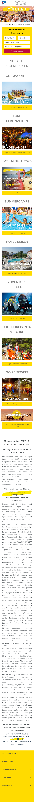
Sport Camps (24, 507)
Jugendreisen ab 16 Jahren (13, 555)
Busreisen (6, 524)
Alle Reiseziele (25, 661)
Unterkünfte (7, 557)
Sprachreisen (16, 638)
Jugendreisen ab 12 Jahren (16, 550)
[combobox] (10, 38)
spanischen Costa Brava (22, 467)
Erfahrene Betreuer (16, 590)
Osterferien (12, 636)
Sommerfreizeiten (22, 628)
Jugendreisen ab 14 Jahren (14, 552)
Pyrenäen (11, 472)
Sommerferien (21, 646)
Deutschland (7, 482)
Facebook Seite (17, 695)
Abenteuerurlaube (9, 509)
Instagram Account (24, 692)
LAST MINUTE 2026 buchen (17, 25)
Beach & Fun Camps (24, 509)
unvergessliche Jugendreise (12, 464)
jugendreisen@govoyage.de (12, 685)
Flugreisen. (6, 529)
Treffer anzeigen (17, 51)
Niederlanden (12, 479)
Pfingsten (21, 648)
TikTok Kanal (13, 690)
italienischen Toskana (13, 484)
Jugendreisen (7, 598)
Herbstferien (12, 641)
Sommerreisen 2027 (24, 659)
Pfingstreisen (7, 628)
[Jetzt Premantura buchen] (17, 178)
